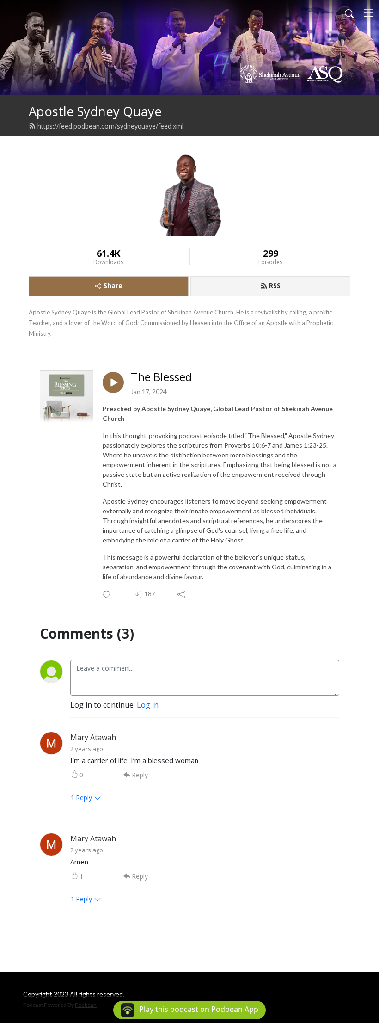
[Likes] (107, 594)
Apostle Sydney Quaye (95, 111)
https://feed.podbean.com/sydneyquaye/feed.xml (110, 126)
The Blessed (161, 377)
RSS (275, 285)
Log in (148, 705)
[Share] (182, 594)
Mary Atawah (93, 737)
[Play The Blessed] (113, 382)
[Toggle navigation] (368, 13)
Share (113, 285)
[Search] (349, 13)
